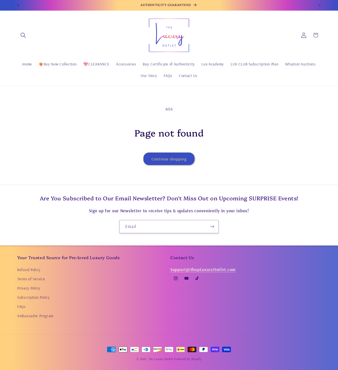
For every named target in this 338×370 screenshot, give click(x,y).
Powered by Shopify (188, 359)
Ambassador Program (35, 315)
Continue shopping (169, 159)
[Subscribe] (212, 226)
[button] (23, 35)
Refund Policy (28, 269)
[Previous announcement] (18, 5)
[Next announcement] (320, 5)
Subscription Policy (33, 297)
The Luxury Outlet (160, 359)
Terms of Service (31, 278)
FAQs (21, 306)
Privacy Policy (28, 287)
